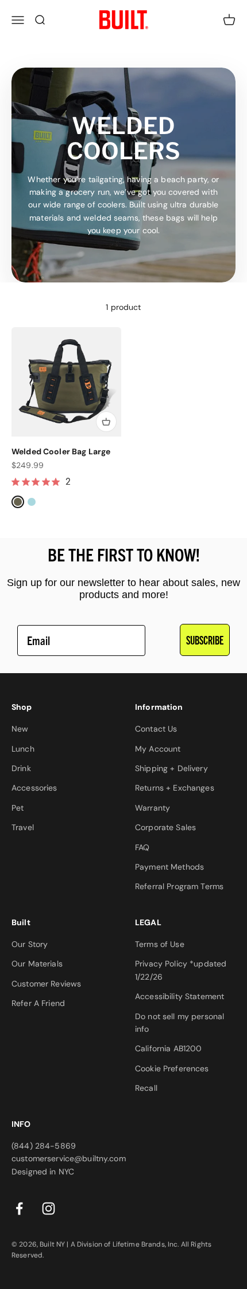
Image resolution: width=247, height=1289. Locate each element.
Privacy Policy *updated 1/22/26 (180, 969)
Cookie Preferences (172, 1068)
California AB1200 (168, 1048)
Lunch (22, 749)
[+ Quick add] (106, 421)
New (19, 729)
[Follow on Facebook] (19, 1208)
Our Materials (37, 963)
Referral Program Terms (179, 886)
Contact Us (156, 729)
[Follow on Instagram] (48, 1208)
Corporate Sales (165, 827)
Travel (22, 827)
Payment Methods (169, 867)
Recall (146, 1088)
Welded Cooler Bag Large (60, 451)
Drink (21, 768)
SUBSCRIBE (204, 639)
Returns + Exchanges (174, 788)
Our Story (29, 944)
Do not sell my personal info (179, 1022)
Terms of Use (159, 944)
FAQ (142, 847)
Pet (17, 808)
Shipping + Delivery (171, 768)
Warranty (152, 808)
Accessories (34, 788)
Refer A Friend (38, 1003)
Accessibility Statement (179, 996)
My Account (157, 749)
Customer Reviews (46, 983)
